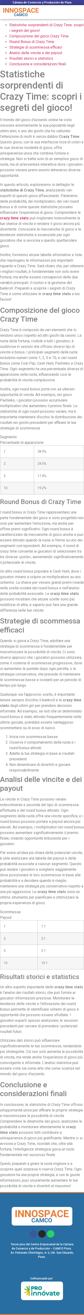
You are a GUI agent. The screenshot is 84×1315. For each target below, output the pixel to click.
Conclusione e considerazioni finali (37, 64)
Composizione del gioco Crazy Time (39, 36)
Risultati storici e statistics (31, 58)
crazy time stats (14, 218)
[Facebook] (33, 1234)
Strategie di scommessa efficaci (35, 47)
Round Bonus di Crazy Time (31, 42)
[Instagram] (42, 1234)
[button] (78, 12)
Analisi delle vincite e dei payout (35, 53)
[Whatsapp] (50, 1234)
